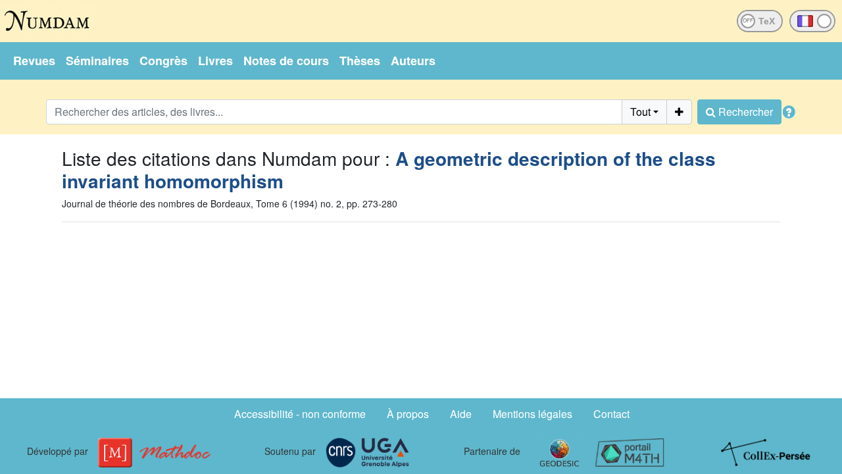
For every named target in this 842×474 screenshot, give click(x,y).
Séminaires (97, 60)
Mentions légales (532, 413)
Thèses (359, 60)
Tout (640, 111)
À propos (408, 413)
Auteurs (413, 60)
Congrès (163, 60)
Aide (461, 413)
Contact (611, 413)
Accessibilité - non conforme (300, 413)
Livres (215, 60)
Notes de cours (286, 60)
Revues (34, 60)
